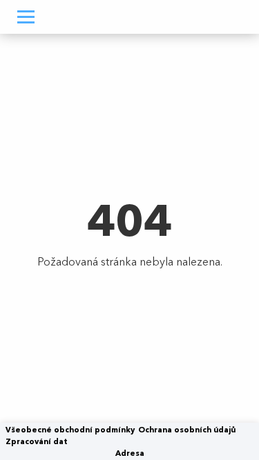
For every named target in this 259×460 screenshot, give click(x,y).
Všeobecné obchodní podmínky (70, 429)
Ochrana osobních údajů (187, 429)
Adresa (129, 453)
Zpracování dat (37, 441)
